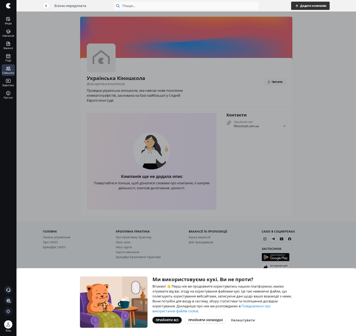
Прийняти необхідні (205, 320)
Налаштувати (243, 320)
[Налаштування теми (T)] (8, 311)
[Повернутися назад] (46, 5)
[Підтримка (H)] (8, 290)
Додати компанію (313, 6)
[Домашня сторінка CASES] (8, 6)
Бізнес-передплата (70, 6)
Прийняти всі (167, 320)
